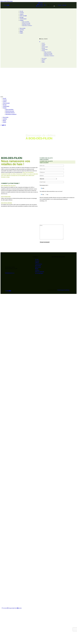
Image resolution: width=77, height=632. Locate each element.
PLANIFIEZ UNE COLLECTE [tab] (46, 158)
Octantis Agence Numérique (63, 290)
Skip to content (3, 1)
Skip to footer (10, 1)
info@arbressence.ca (9, 273)
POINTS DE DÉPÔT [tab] (44, 159)
